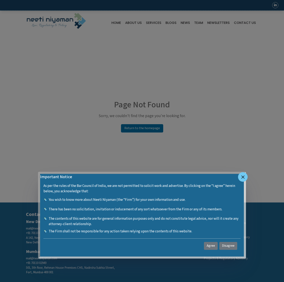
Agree (211, 246)
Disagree (228, 246)
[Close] (243, 177)
